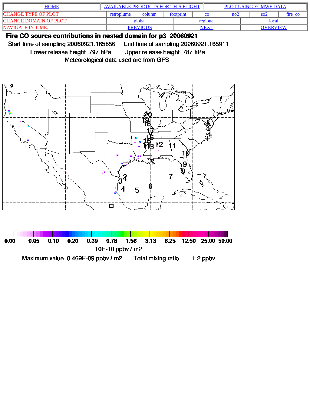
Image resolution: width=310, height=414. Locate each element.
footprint (178, 14)
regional (207, 20)
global (140, 20)
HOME (52, 6)
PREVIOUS (140, 27)
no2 (235, 14)
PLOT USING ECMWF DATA (255, 6)
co (207, 14)
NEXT (206, 27)
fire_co (293, 14)
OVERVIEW (274, 27)
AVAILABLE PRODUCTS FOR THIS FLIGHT (152, 6)
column (149, 14)
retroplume (120, 14)
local (273, 20)
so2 (264, 14)
